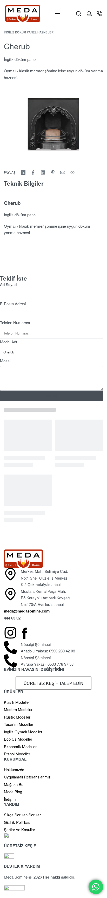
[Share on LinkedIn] (43, 172)
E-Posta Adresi (13, 303)
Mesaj (5, 360)
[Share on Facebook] (33, 172)
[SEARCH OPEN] (78, 13)
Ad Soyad (8, 284)
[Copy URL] (72, 172)
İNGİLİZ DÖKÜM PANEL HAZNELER (29, 32)
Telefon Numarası (15, 322)
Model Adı (8, 341)
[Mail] (62, 172)
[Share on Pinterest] (52, 172)
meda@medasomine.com (27, 611)
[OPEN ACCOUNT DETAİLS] (89, 13)
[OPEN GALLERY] (53, 124)
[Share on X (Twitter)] (23, 172)
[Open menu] (57, 13)
